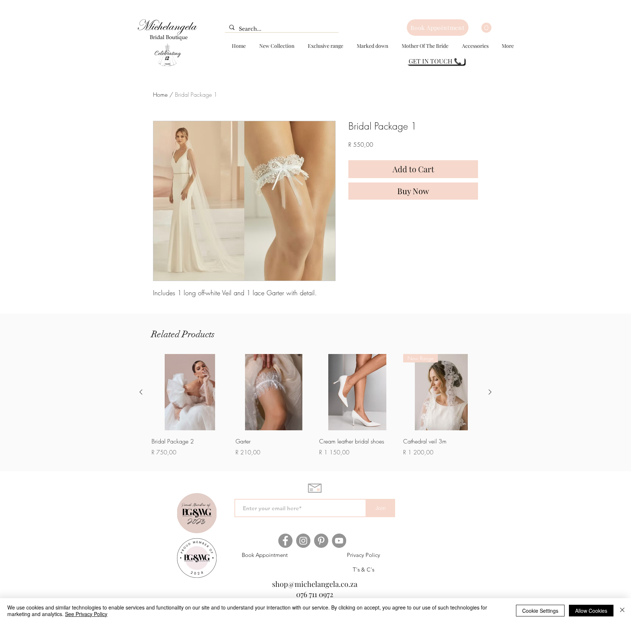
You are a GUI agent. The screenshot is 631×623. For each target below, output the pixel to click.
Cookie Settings (540, 610)
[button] (486, 28)
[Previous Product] (141, 392)
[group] (315, 405)
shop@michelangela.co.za (314, 584)
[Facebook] (285, 541)
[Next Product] (490, 392)
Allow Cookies (591, 610)
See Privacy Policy (86, 614)
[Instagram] (303, 541)
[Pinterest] (321, 541)
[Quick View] (190, 392)
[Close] (622, 610)
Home (160, 95)
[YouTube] (339, 541)
